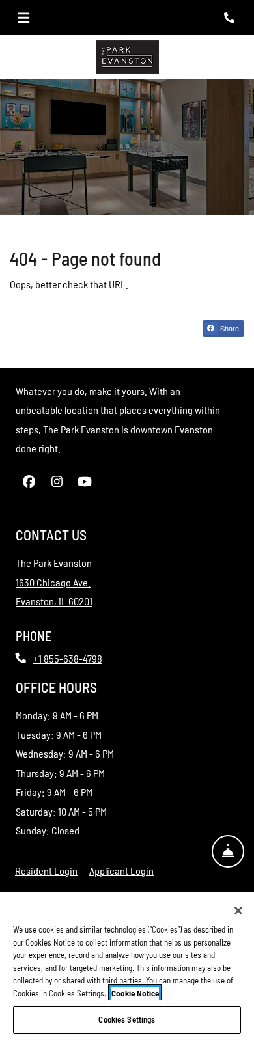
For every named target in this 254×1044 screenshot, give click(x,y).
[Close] (238, 910)
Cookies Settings (126, 1019)
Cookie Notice (135, 993)
